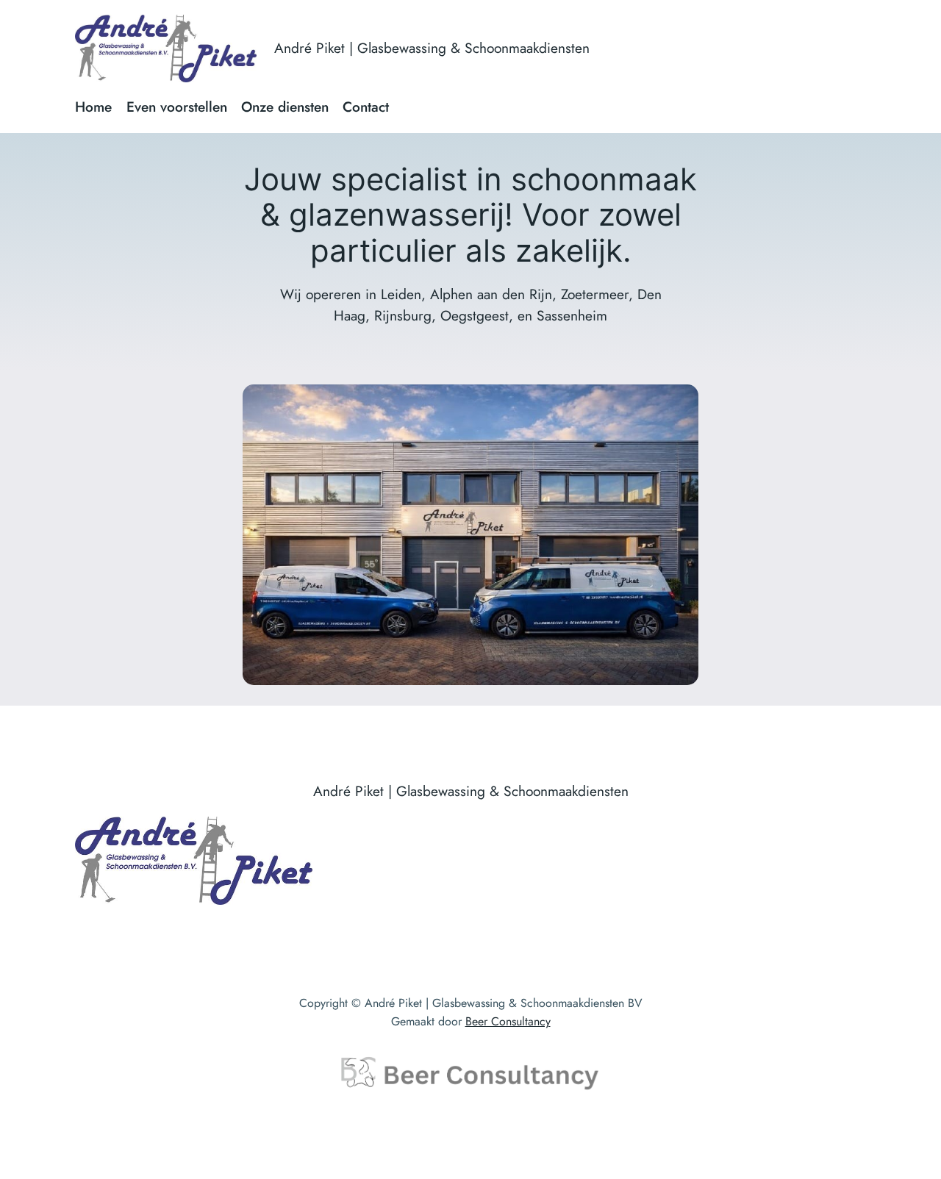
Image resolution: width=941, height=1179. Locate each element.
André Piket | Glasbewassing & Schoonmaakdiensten (432, 47)
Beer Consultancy (508, 1021)
